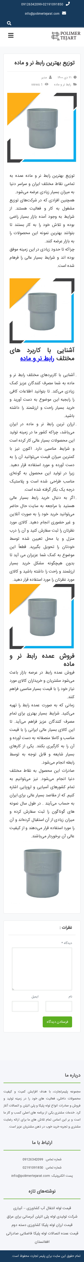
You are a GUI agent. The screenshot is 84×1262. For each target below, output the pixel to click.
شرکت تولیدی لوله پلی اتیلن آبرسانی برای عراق (42, 1217)
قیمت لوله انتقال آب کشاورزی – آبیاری (42, 1208)
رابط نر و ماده (62, 84)
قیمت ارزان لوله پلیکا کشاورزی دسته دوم (42, 1225)
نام (70, 997)
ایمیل (35, 997)
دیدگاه (66, 943)
